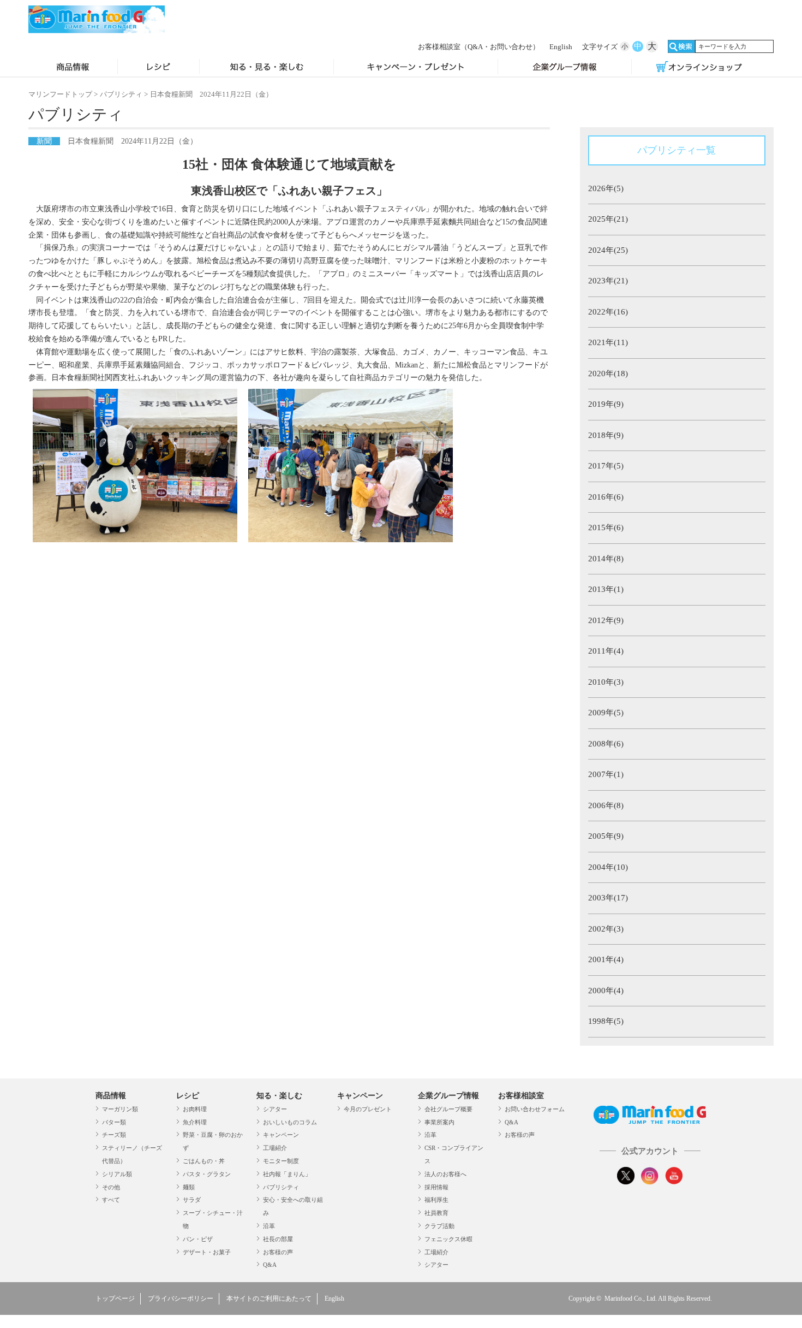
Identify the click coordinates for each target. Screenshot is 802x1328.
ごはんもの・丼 (204, 1161)
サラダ (192, 1199)
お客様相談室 (479, 47)
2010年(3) (606, 682)
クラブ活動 (439, 1226)
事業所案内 (439, 1122)
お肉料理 (195, 1109)
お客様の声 (278, 1252)
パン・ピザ (198, 1239)
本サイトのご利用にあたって (269, 1298)
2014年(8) (606, 558)
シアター (275, 1109)
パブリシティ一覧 (676, 150)
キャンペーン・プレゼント (416, 67)
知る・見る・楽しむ (266, 67)
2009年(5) (606, 712)
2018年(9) (606, 435)
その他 (111, 1187)
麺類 (189, 1187)
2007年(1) (606, 774)
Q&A (270, 1264)
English (560, 47)
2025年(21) (608, 219)
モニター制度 (281, 1161)
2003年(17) (608, 897)
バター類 (114, 1122)
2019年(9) (606, 404)
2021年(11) (608, 342)
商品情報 (72, 67)
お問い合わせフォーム (535, 1109)
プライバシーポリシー (180, 1298)
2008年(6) (606, 743)
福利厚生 (436, 1199)
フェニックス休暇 (448, 1239)
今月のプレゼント (368, 1109)
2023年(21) (608, 280)
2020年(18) (608, 373)
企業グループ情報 (565, 67)
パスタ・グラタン (207, 1174)
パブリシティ (121, 94)
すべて (111, 1199)
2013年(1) (606, 589)
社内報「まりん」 (287, 1174)
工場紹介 (275, 1148)
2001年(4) (606, 959)
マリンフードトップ (60, 94)
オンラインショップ (699, 67)
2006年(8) (606, 805)
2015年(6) (606, 527)
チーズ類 (114, 1134)
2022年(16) (608, 311)
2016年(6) (606, 497)
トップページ (115, 1298)
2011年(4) (606, 651)
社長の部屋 (278, 1239)
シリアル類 (117, 1174)
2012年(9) (606, 620)
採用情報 (436, 1187)
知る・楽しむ (279, 1096)
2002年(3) (606, 928)
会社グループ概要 (448, 1109)
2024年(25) (608, 250)
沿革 (269, 1226)
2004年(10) (608, 867)
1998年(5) (606, 1021)
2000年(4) (606, 990)
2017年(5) (606, 465)
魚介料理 (195, 1122)
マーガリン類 (120, 1109)
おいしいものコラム (290, 1122)
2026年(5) (606, 188)
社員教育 (436, 1213)
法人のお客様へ (445, 1174)
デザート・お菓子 (207, 1252)
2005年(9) (606, 836)
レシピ (158, 67)
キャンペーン (281, 1134)
